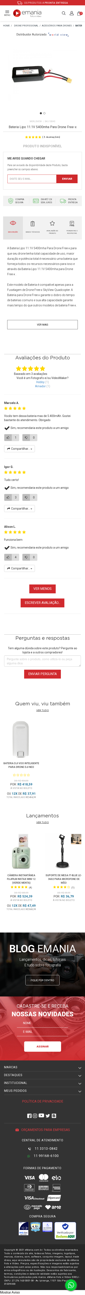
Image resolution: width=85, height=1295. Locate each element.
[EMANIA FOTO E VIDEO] (6, 26)
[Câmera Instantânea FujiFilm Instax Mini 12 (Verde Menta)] (21, 852)
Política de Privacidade (42, 1101)
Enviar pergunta (42, 674)
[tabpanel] (42, 80)
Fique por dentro (42, 980)
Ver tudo (42, 710)
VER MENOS (42, 589)
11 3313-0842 (46, 1149)
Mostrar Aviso (10, 1292)
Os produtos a (46, 2)
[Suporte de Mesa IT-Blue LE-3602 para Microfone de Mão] (63, 852)
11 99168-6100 (46, 1156)
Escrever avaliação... (42, 603)
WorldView (36, 121)
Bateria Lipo (17, 248)
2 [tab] (44, 113)
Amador (40, 386)
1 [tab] (41, 113)
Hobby (40, 382)
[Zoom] (42, 80)
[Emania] (27, 13)
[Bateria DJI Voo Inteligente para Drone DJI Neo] (21, 740)
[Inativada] (23, 1228)
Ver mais (42, 324)
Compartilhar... (21, 448)
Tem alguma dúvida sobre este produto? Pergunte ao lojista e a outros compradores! (42, 650)
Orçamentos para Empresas (45, 1130)
